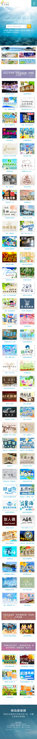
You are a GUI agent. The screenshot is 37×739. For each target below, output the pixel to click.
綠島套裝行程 (10, 32)
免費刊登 (12, 725)
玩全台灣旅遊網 (16, 724)
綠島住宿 (22, 30)
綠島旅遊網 (4, 3)
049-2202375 (16, 727)
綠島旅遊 (17, 30)
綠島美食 (16, 32)
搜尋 (29, 26)
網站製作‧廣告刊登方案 (23, 725)
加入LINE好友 (26, 727)
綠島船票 (28, 30)
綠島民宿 (11, 30)
